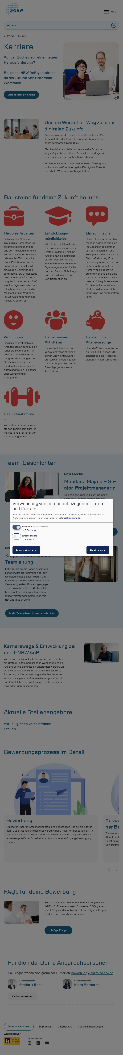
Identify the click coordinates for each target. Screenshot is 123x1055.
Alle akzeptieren (98, 550)
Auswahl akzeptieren (26, 550)
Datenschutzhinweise (69, 517)
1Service (28, 539)
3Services (29, 530)
